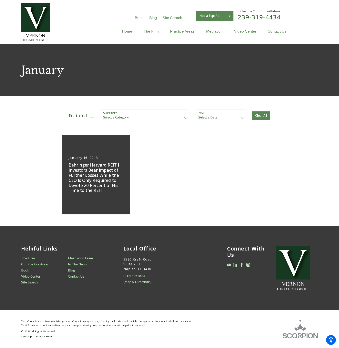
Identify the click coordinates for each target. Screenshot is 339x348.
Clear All (261, 115)
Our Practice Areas (35, 264)
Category (110, 112)
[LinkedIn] (235, 265)
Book (139, 17)
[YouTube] (229, 265)
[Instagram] (248, 265)
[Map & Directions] (137, 282)
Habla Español (209, 16)
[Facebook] (241, 265)
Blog (153, 17)
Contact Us (76, 276)
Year (201, 112)
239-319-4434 (259, 17)
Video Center (30, 276)
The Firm (28, 258)
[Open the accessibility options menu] (331, 340)
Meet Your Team (80, 258)
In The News (77, 264)
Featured (78, 115)
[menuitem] (130, 31)
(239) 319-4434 (134, 276)
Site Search (172, 17)
